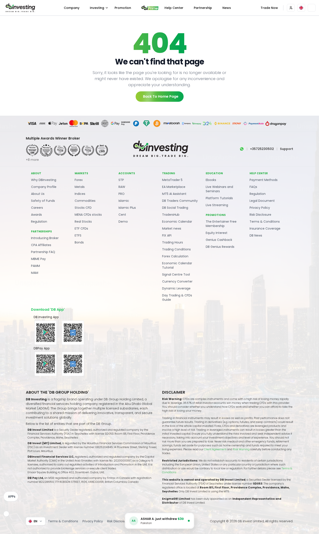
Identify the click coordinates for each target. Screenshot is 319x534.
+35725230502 (262, 149)
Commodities (85, 201)
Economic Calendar (177, 221)
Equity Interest (216, 233)
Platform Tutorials (219, 198)
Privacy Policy (260, 207)
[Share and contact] (6, 514)
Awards (36, 214)
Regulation (39, 221)
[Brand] (19, 8)
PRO (121, 194)
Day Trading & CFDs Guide (177, 297)
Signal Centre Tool (176, 274)
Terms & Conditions (265, 221)
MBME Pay (38, 259)
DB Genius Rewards (220, 247)
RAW (121, 187)
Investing (97, 8)
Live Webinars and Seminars (219, 189)
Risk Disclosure (260, 214)
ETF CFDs (81, 228)
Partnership (203, 8)
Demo (123, 221)
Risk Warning (241, 449)
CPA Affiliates (41, 245)
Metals (80, 187)
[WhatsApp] (242, 149)
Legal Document (262, 201)
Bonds (79, 242)
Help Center (173, 8)
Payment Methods (264, 180)
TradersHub (170, 214)
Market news (171, 228)
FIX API (166, 235)
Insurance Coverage (265, 228)
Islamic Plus (127, 207)
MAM (34, 273)
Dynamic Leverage (176, 288)
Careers (37, 207)
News (226, 8)
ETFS (78, 235)
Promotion (123, 8)
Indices (80, 194)
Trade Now (269, 8)
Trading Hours (172, 242)
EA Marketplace (173, 187)
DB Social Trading (175, 207)
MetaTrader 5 (172, 180)
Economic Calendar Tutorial (177, 265)
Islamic (123, 201)
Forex (79, 180)
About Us (37, 194)
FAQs (253, 187)
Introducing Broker (45, 238)
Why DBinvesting (43, 180)
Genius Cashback (219, 240)
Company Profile (43, 187)
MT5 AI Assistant (174, 194)
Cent (122, 214)
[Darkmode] (312, 8)
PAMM (35, 266)
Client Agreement (215, 449)
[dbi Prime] (149, 7)
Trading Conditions (176, 249)
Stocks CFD (83, 207)
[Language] (301, 8)
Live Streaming (217, 205)
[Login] (291, 8)
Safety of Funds (43, 201)
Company (71, 8)
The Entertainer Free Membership (221, 223)
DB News (256, 235)
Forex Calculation (175, 256)
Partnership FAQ (43, 252)
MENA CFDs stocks (88, 214)
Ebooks (211, 180)
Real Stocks (83, 221)
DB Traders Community (180, 201)
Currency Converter (177, 281)
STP (121, 180)
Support (286, 149)
